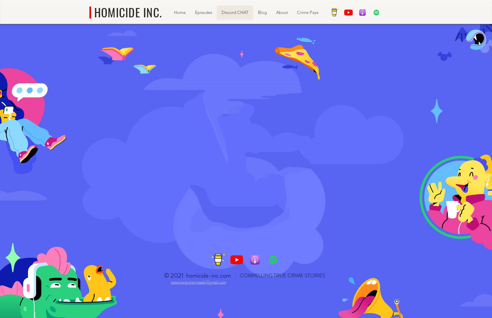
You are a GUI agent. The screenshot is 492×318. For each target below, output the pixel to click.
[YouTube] (348, 12)
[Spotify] (376, 12)
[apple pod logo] (362, 12)
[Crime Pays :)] (334, 12)
